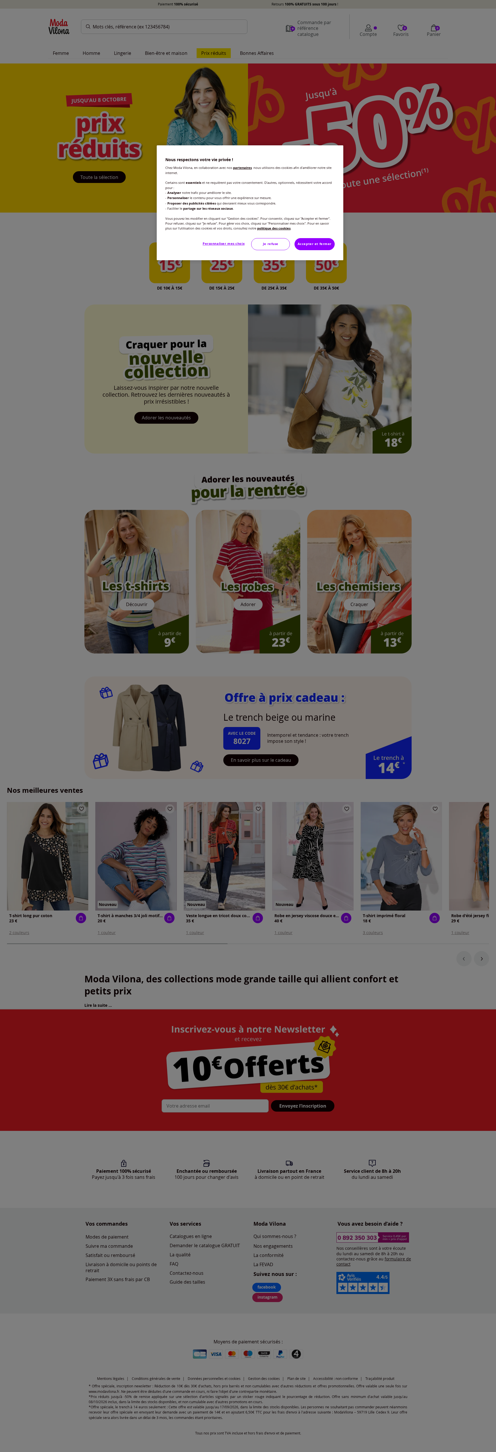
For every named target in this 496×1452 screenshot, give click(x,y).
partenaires (242, 167)
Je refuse (270, 244)
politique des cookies (273, 228)
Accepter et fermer (315, 244)
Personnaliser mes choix (224, 243)
